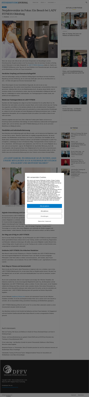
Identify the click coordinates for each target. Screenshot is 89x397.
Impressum (48, 221)
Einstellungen (44, 216)
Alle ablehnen (44, 211)
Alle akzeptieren (44, 206)
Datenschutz (41, 221)
